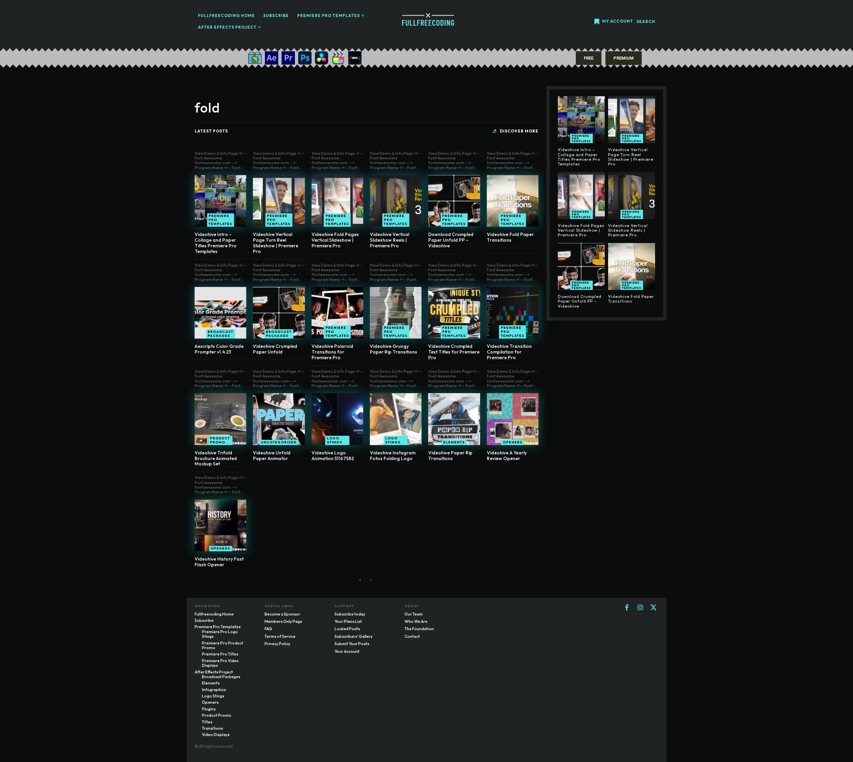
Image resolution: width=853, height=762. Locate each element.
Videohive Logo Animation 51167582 (333, 455)
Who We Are (416, 621)
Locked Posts (347, 628)
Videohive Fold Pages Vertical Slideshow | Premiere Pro (335, 240)
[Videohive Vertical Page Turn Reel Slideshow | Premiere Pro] (279, 201)
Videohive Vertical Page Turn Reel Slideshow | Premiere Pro (275, 242)
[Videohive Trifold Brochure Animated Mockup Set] (220, 419)
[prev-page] (360, 580)
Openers (512, 442)
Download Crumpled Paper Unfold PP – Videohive (450, 240)
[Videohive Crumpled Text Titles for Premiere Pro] (454, 313)
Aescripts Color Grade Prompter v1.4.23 (219, 349)
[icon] (596, 22)
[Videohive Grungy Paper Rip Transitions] (396, 313)
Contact (412, 636)
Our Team (414, 614)
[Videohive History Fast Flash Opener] (220, 525)
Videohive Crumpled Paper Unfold (275, 349)
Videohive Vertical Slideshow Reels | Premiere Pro (389, 240)
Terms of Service (280, 636)
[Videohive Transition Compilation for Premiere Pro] (512, 313)
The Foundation (419, 628)
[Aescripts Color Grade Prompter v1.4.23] (220, 313)
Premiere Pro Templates (220, 220)
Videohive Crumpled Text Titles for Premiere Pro (453, 352)
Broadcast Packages (220, 334)
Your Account (347, 651)
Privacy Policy (277, 643)
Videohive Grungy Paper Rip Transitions (393, 349)
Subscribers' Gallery (354, 636)
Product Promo (220, 440)
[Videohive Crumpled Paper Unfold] (279, 313)
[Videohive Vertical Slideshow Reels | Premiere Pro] (396, 201)
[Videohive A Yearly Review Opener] (512, 419)
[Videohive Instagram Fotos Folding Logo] (396, 419)
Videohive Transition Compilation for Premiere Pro (509, 352)
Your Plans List (348, 621)
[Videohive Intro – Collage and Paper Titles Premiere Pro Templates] (220, 201)
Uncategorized (279, 442)
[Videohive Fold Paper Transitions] (512, 201)
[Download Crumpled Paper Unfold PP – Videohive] (454, 201)
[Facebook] (627, 608)
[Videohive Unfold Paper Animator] (279, 419)
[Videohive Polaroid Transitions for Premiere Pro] (337, 313)
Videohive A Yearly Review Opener (507, 455)
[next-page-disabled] (371, 580)
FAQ (268, 628)
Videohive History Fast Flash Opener (219, 562)
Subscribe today (350, 614)
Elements (454, 442)
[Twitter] (653, 608)
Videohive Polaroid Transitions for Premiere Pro (332, 352)
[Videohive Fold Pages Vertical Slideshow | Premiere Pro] (337, 201)
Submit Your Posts (352, 643)
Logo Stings (334, 440)
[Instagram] (640, 608)
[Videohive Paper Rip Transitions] (454, 419)
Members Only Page (283, 621)
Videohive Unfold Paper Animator (272, 455)
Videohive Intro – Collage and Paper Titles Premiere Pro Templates (216, 242)
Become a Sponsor (282, 614)
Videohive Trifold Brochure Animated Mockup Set (216, 458)
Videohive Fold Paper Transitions (510, 237)
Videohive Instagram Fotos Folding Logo (393, 455)
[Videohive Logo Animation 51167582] (337, 419)
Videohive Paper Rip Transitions (450, 455)
